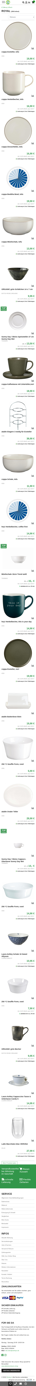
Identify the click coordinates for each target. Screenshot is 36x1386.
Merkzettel (5, 1223)
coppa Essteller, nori (10, 669)
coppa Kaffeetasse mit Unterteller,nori (18, 384)
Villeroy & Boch (7, 7)
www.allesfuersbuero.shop (10, 1366)
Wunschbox (5, 1282)
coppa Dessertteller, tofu (12, 147)
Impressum (5, 1227)
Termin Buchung (7, 1278)
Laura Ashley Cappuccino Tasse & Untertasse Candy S (16, 1097)
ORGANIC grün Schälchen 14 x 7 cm (17, 289)
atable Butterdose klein (11, 717)
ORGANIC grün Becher (11, 1049)
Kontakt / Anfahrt (7, 1274)
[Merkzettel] (10, 1383)
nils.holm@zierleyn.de (12, 1350)
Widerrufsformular (7, 1209)
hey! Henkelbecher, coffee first (15, 527)
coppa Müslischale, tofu (12, 242)
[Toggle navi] (4, 2)
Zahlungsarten (6, 1252)
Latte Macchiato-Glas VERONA (15, 1144)
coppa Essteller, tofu (10, 52)
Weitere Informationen (9, 1267)
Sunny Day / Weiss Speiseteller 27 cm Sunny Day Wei (18, 338)
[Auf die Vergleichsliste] (32, 48)
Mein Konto (5, 1220)
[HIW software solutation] (29, 1380)
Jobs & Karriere (6, 1245)
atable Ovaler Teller (10, 812)
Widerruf (4, 1205)
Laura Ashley (7, 958)
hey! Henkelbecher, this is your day (17, 622)
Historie (4, 1263)
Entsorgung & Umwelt (8, 1212)
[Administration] (33, 1380)
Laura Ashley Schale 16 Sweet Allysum (14, 955)
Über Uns (5, 1260)
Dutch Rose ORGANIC (10, 293)
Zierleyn (9, 1377)
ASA (3, 56)
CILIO (3, 1148)
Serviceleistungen (7, 1241)
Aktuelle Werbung (7, 1238)
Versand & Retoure (8, 1249)
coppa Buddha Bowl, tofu (12, 194)
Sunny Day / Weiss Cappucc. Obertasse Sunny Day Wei (14, 860)
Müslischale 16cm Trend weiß (14, 574)
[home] (8, 2)
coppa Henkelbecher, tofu (12, 99)
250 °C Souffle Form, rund (13, 764)
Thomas (5, 341)
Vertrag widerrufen (11, 1370)
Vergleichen (5, 1216)
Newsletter (5, 1271)
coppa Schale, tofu (10, 479)
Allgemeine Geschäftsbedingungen (13, 1198)
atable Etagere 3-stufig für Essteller (17, 432)
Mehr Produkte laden (9, 1163)
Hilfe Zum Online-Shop (9, 1256)
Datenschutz (5, 1201)
